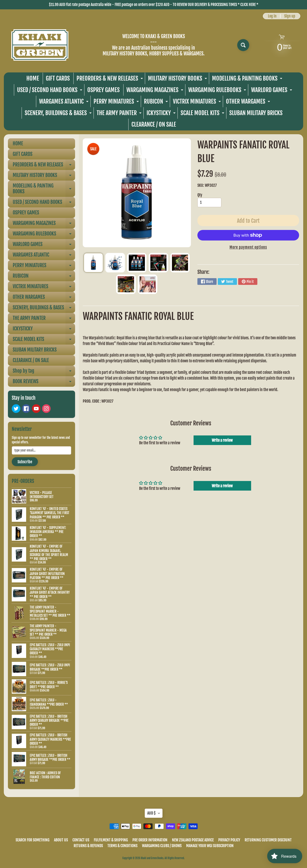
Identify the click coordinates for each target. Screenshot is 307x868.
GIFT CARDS (58, 78)
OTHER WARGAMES (248, 102)
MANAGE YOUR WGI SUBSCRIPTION (210, 845)
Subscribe (25, 461)
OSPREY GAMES (103, 90)
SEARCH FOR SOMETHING (32, 840)
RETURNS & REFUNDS (88, 845)
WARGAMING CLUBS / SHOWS (162, 845)
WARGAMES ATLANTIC (64, 102)
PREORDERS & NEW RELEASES (110, 79)
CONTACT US (80, 840)
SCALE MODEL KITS (203, 114)
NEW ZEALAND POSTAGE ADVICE (193, 840)
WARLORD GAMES (272, 91)
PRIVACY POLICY (229, 840)
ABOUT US (61, 840)
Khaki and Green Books (152, 858)
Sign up (289, 16)
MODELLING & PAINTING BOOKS (247, 79)
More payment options (248, 247)
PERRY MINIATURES (117, 102)
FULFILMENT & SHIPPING (111, 840)
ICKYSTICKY (162, 114)
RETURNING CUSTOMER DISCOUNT (268, 840)
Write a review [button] (222, 440)
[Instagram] (46, 408)
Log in (272, 16)
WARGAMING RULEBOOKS (217, 91)
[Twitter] (16, 408)
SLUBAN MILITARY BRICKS (256, 113)
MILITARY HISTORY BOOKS (178, 79)
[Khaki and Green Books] (40, 45)
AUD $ (151, 813)
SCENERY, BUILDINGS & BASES (59, 114)
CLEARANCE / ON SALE (153, 124)
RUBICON (156, 102)
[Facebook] (26, 408)
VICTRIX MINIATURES (197, 102)
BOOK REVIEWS (44, 382)
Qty (199, 195)
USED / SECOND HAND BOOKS (50, 91)
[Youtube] (36, 408)
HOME (32, 78)
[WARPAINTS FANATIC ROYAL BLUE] (93, 262)
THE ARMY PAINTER (120, 114)
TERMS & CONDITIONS (122, 845)
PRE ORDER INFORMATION (149, 840)
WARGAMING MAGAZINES (155, 91)
